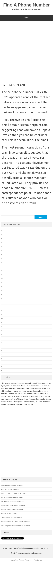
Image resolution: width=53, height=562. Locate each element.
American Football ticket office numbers (15, 521)
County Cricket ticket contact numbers (14, 493)
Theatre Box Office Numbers (11, 517)
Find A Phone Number (26, 4)
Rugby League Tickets (9, 513)
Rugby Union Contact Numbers (12, 509)
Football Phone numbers (10, 489)
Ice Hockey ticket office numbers (12, 501)
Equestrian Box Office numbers (12, 497)
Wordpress (38, 560)
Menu (26, 17)
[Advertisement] (26, 51)
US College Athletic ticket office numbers (15, 525)
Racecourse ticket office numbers (13, 505)
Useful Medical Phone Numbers (12, 485)
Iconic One (14, 560)
